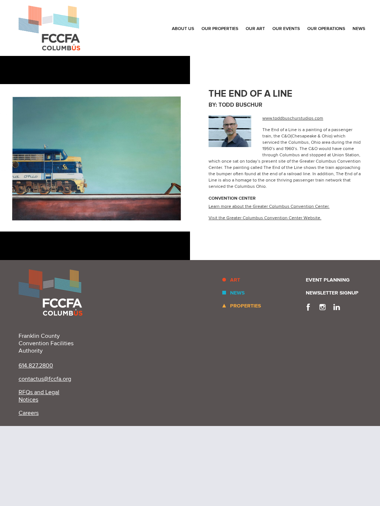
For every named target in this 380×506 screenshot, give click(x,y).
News (359, 28)
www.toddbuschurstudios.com (292, 118)
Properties (245, 306)
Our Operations (326, 28)
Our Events (286, 28)
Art (235, 280)
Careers (29, 413)
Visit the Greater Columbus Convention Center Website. (265, 218)
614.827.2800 (36, 365)
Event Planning (328, 280)
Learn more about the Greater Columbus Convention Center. (269, 206)
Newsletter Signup (332, 293)
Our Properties (220, 28)
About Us (183, 28)
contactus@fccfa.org (45, 379)
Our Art (255, 28)
